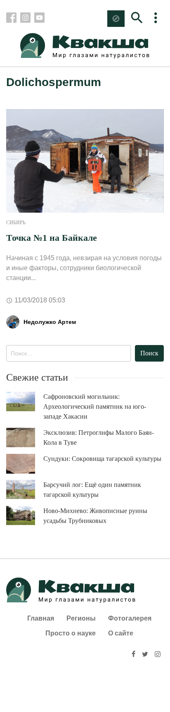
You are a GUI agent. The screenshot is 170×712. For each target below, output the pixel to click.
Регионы (81, 618)
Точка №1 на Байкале (51, 238)
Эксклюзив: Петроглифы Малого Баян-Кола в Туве (98, 437)
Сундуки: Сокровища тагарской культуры (102, 458)
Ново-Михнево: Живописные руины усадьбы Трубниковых (95, 515)
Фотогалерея (129, 618)
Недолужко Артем (50, 322)
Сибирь (16, 222)
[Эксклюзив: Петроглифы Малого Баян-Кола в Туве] (24, 437)
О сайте (120, 633)
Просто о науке (70, 633)
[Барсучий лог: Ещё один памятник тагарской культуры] (24, 489)
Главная (40, 618)
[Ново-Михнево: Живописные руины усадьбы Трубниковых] (24, 515)
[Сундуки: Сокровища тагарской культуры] (24, 464)
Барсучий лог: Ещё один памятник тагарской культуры (92, 489)
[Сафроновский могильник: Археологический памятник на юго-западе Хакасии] (24, 401)
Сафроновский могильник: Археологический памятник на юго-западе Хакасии (94, 406)
